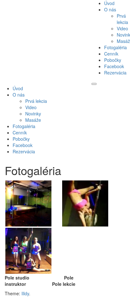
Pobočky (112, 60)
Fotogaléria (115, 47)
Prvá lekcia (122, 19)
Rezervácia (115, 72)
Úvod (109, 3)
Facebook (114, 66)
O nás (110, 9)
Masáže (33, 120)
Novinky (33, 113)
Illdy (25, 293)
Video (122, 28)
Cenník (111, 53)
